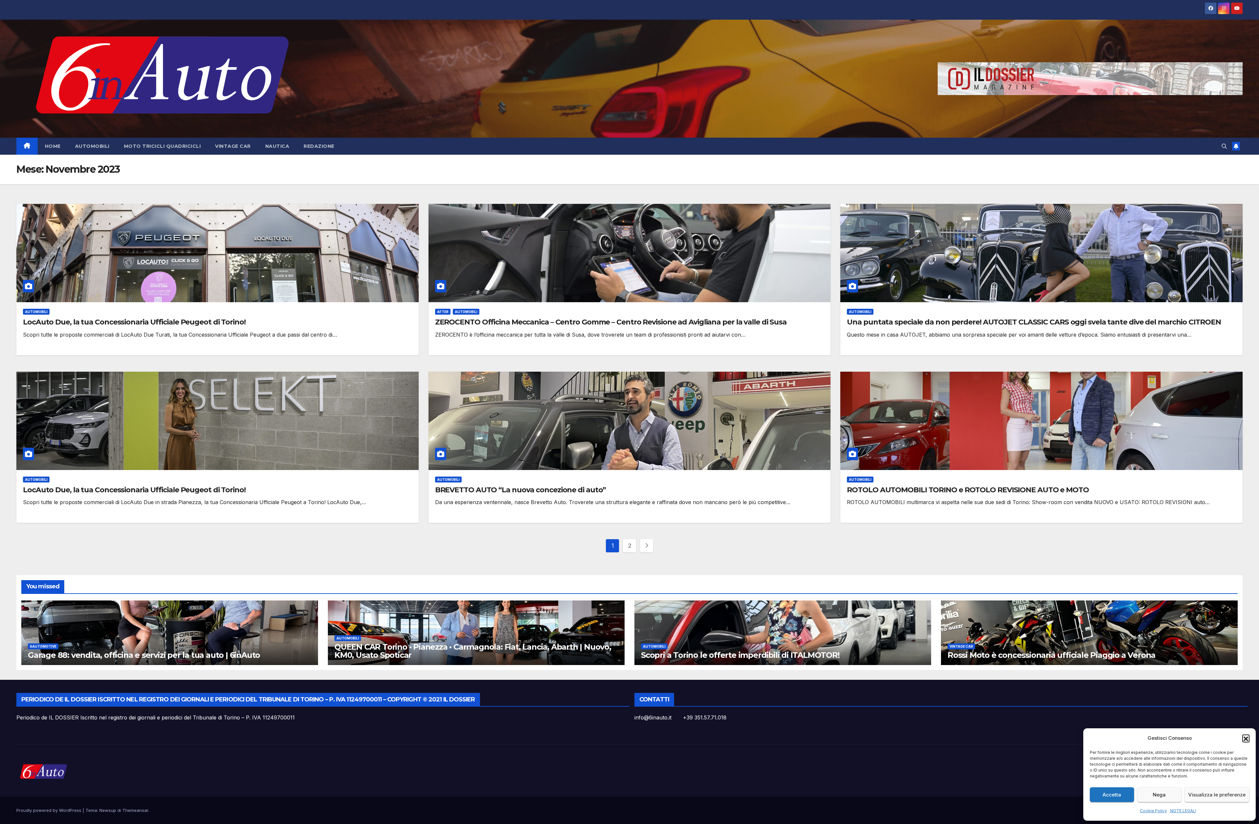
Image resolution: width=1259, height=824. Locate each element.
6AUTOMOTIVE (43, 646)
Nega (1159, 795)
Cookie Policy (1153, 810)
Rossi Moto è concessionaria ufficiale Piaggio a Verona (1051, 655)
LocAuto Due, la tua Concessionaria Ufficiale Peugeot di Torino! (134, 322)
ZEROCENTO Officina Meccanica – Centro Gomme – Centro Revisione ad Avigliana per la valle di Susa (611, 322)
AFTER (443, 312)
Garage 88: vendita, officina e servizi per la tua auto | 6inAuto (144, 655)
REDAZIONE (319, 146)
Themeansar (135, 810)
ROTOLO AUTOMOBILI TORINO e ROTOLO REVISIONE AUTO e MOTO (968, 489)
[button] (1246, 738)
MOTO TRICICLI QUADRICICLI (162, 146)
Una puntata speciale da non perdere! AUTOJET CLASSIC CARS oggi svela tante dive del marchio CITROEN (1034, 322)
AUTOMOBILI (92, 146)
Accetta (1112, 795)
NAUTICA (277, 146)
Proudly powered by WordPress (49, 810)
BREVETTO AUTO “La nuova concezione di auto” (520, 489)
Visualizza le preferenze (1217, 795)
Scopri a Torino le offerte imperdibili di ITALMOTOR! (740, 655)
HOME (53, 146)
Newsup (107, 810)
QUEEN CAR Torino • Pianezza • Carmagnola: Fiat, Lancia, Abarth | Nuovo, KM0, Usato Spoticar (472, 651)
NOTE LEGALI (1183, 810)
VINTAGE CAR (233, 146)
